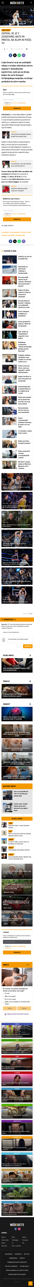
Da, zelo (7, 993)
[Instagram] (19, 1228)
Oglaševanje (9, 1254)
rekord (12, 235)
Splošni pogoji (24, 1266)
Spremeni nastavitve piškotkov (17, 1262)
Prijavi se (17, 108)
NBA (8, 235)
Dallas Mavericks (15, 232)
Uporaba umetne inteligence (17, 1274)
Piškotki (22, 1258)
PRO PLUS (26, 1254)
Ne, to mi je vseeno (10, 999)
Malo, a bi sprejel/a (10, 996)
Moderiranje (13, 1258)
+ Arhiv (28, 965)
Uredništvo (18, 1254)
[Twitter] (15, 55)
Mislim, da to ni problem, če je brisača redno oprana (17, 1003)
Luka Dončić (5, 232)
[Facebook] (10, 55)
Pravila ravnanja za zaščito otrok (17, 1270)
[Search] (31, 2)
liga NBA (4, 235)
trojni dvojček (20, 235)
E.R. (7, 49)
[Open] (4, 2)
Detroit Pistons (26, 232)
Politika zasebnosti (11, 1266)
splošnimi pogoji (16, 103)
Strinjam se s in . (15, 103)
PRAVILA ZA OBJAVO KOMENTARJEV (11, 632)
